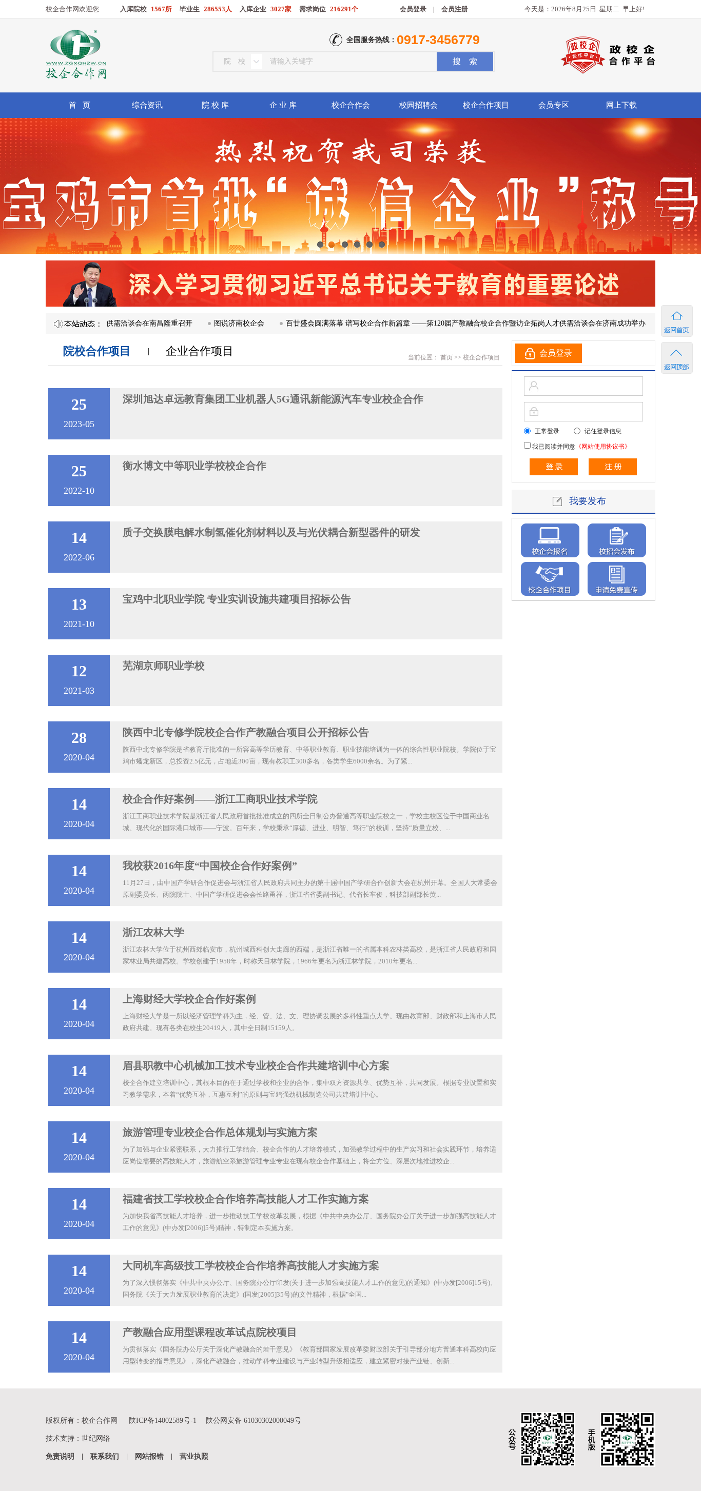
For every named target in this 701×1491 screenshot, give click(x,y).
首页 (446, 357)
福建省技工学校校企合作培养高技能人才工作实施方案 (246, 1198)
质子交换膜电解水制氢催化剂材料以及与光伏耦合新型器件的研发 (271, 532)
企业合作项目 (199, 351)
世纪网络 (96, 1438)
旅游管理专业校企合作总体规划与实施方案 (220, 1132)
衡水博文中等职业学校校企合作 (194, 465)
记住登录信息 (603, 431)
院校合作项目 (97, 351)
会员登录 (413, 9)
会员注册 (454, 9)
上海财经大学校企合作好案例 (189, 998)
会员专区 (553, 105)
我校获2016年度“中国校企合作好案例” (210, 865)
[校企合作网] (75, 55)
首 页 (79, 105)
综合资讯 (147, 105)
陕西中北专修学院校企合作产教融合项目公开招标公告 (246, 732)
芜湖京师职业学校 (164, 665)
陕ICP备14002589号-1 (163, 1420)
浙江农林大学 (153, 932)
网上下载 (621, 105)
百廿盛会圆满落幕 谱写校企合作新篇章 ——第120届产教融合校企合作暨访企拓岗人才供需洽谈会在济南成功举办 (433, 323)
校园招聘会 (418, 105)
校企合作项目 (486, 105)
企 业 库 (283, 105)
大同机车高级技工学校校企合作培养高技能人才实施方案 (251, 1265)
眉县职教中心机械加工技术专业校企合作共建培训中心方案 (256, 1065)
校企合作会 (351, 105)
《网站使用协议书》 (603, 446)
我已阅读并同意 (581, 446)
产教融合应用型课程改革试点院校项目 (210, 1332)
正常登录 (547, 431)
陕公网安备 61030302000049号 (253, 1420)
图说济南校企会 (207, 323)
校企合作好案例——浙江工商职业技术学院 (220, 798)
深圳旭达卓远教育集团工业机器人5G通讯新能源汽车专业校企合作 (273, 399)
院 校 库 (215, 105)
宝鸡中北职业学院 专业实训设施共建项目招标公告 (237, 599)
